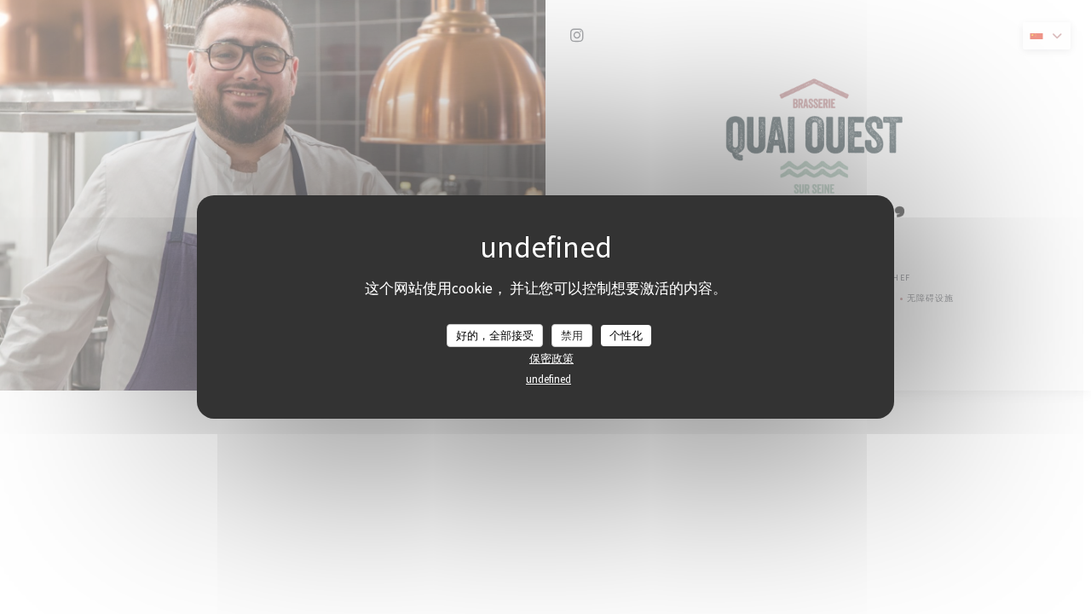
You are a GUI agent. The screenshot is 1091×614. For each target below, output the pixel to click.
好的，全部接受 (495, 334)
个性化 (626, 334)
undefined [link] (548, 379)
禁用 (572, 334)
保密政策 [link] (551, 358)
